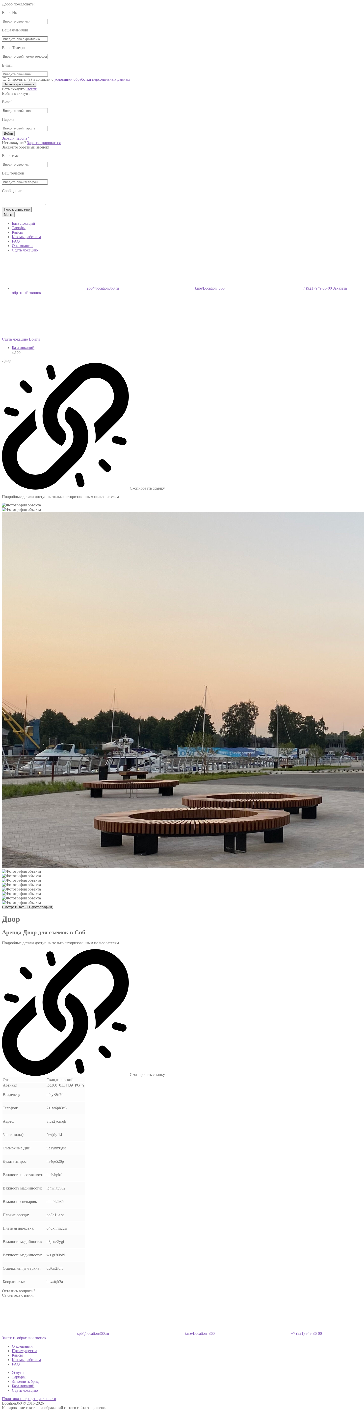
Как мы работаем (26, 237)
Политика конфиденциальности (29, 1399)
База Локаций (23, 223)
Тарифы (19, 228)
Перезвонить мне (17, 209)
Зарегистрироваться (19, 84)
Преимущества (24, 1351)
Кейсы (17, 232)
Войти (31, 89)
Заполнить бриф (25, 1381)
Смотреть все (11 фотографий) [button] (27, 907)
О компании (22, 246)
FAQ (16, 241)
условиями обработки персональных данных (92, 79)
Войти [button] (34, 339)
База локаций (23, 348)
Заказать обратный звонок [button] (24, 1338)
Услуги (18, 1372)
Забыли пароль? (15, 138)
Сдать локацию (25, 250)
